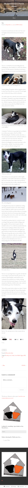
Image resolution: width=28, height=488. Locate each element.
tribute (11, 353)
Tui (2, 357)
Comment (22, 389)
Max (4, 365)
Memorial (8, 353)
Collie (12, 355)
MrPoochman (19, 24)
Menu (14, 18)
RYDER (23, 365)
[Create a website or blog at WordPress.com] (2, 480)
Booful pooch (8, 355)
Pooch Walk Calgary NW (20, 355)
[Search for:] (14, 431)
